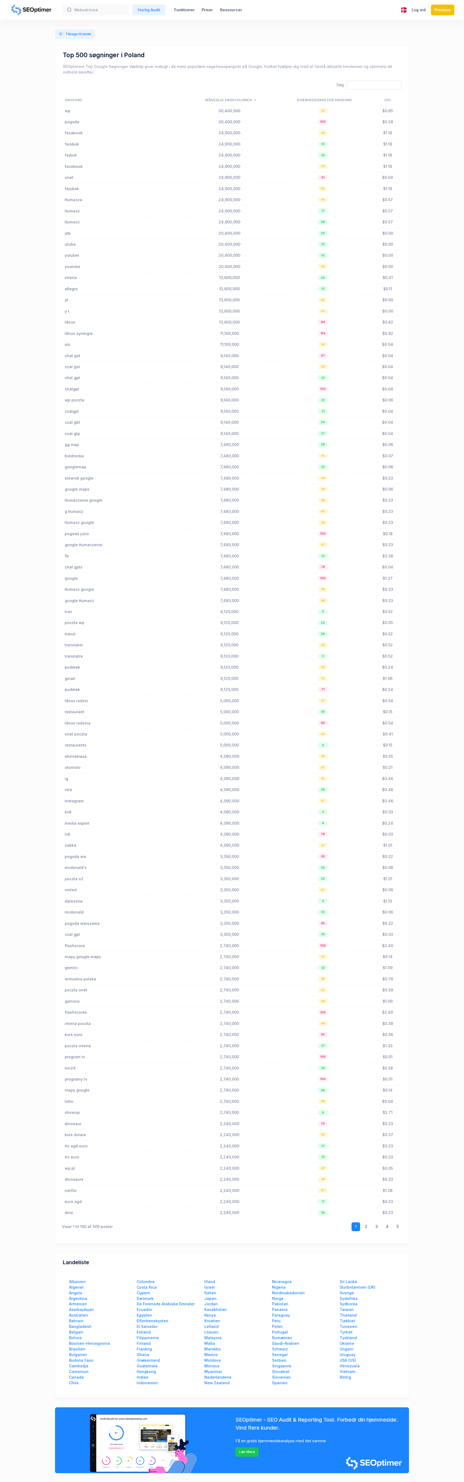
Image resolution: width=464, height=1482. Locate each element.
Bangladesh (80, 1326)
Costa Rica (147, 1287)
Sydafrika (349, 1298)
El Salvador (147, 1326)
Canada (76, 1377)
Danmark (145, 1298)
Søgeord (73, 100)
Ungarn (346, 1349)
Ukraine (347, 1343)
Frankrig (144, 1349)
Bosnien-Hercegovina (89, 1343)
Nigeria (279, 1287)
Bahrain (76, 1320)
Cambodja (78, 1366)
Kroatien (212, 1320)
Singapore (281, 1366)
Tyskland (348, 1337)
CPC (387, 100)
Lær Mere (247, 1452)
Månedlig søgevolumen (228, 100)
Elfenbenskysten (152, 1320)
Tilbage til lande (78, 34)
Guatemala (147, 1366)
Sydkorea (348, 1304)
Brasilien (77, 1349)
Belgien (76, 1332)
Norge (278, 1298)
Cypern (143, 1293)
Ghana (143, 1354)
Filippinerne (148, 1337)
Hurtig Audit (149, 10)
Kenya (210, 1315)
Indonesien (147, 1382)
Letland (211, 1326)
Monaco (212, 1366)
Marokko (212, 1349)
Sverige (347, 1293)
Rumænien (282, 1337)
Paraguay (281, 1315)
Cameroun (79, 1371)
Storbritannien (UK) (357, 1287)
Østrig (345, 1377)
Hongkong (146, 1371)
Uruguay (348, 1354)
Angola (75, 1293)
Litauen (211, 1332)
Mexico (211, 1354)
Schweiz (280, 1349)
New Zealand (217, 1382)
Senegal (280, 1354)
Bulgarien (78, 1354)
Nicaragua (282, 1281)
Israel (209, 1287)
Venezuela (350, 1366)
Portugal (280, 1332)
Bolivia (75, 1337)
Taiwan (347, 1309)
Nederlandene (217, 1377)
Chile (74, 1382)
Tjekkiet (347, 1320)
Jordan (211, 1304)
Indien (142, 1377)
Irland (209, 1281)
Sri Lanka (348, 1281)
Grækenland (148, 1360)
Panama (280, 1309)
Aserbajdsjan (81, 1309)
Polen (277, 1326)
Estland (144, 1332)
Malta (209, 1343)
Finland (144, 1343)
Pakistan (280, 1304)
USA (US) (348, 1360)
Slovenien (281, 1377)
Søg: (340, 84)
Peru (276, 1320)
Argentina (78, 1298)
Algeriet (76, 1287)
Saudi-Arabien (285, 1343)
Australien (78, 1315)
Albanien (77, 1281)
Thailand (348, 1315)
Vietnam (348, 1371)
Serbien (279, 1360)
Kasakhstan (215, 1309)
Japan (210, 1298)
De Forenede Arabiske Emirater (166, 1304)
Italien (210, 1293)
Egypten (144, 1315)
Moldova (212, 1360)
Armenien (78, 1304)
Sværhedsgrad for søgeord (324, 100)
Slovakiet (280, 1371)
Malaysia (213, 1337)
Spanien (280, 1382)
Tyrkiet (346, 1332)
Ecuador (144, 1309)
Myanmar (213, 1371)
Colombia (146, 1281)
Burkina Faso (81, 1360)
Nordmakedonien (288, 1293)
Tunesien (348, 1326)
